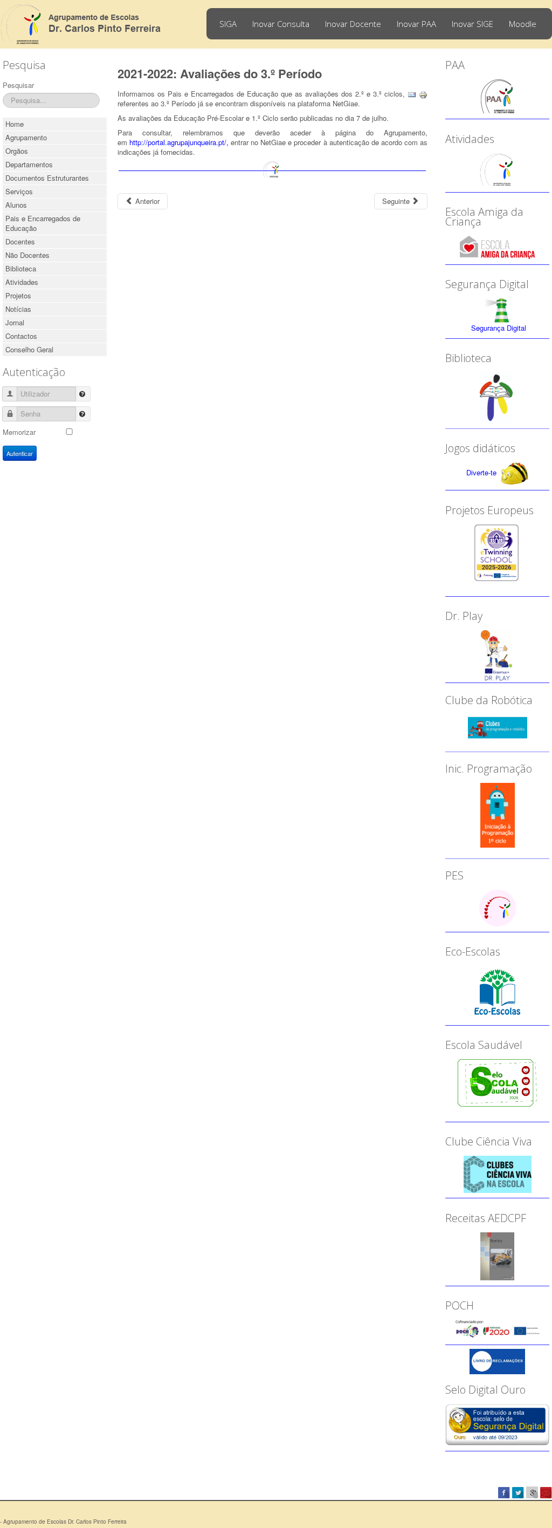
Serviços (19, 191)
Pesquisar (18, 85)
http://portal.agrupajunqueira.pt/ (177, 142)
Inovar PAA (416, 23)
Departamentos (29, 164)
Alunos (16, 205)
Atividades (21, 282)
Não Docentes (27, 255)
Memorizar (19, 432)
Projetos (18, 295)
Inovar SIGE (472, 23)
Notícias (18, 309)
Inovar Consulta (280, 23)
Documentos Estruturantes (47, 178)
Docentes (20, 241)
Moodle (522, 23)
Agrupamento (26, 137)
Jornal (14, 322)
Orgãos (16, 151)
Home (14, 124)
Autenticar (19, 453)
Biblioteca (20, 268)
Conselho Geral (29, 349)
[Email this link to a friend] (412, 93)
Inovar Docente (353, 23)
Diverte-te (481, 472)
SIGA (228, 23)
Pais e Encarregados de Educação (42, 223)
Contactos (21, 336)
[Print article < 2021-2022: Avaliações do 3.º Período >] (423, 93)
